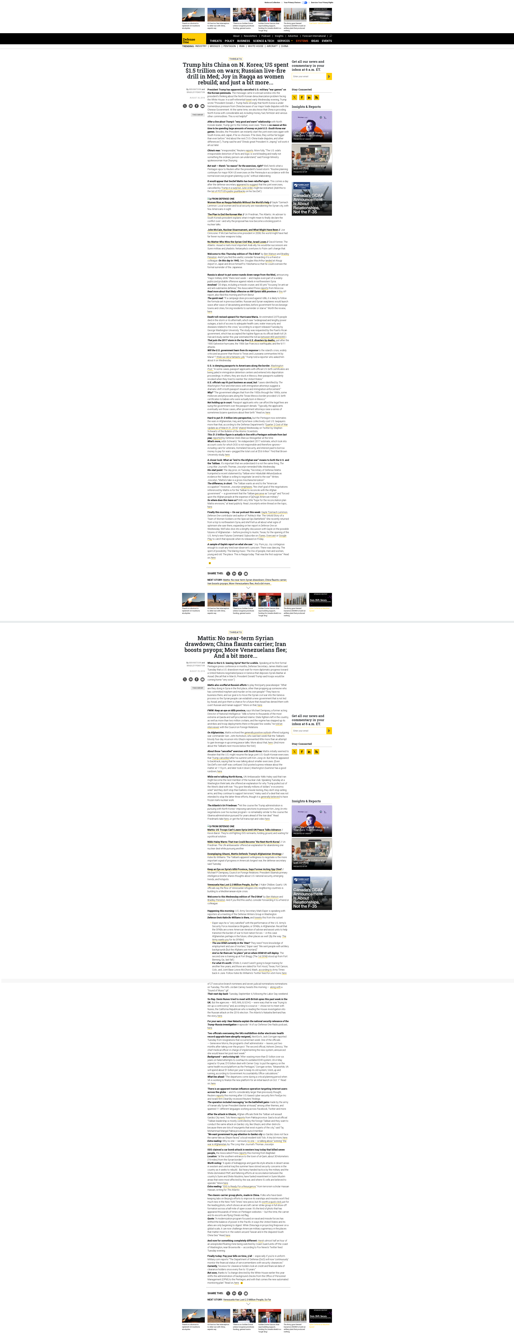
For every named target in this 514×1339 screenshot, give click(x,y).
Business (243, 41)
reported (217, 438)
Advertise (293, 36)
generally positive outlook (257, 732)
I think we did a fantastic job (230, 357)
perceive (259, 493)
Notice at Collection (272, 2)
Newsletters (250, 36)
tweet (249, 99)
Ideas (315, 41)
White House (255, 46)
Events (327, 41)
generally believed (270, 796)
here (209, 311)
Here (260, 1240)
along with (275, 987)
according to (265, 969)
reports (249, 150)
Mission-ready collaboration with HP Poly (309, 167)
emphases (246, 486)
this (281, 291)
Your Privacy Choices (292, 2)
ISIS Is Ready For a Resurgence (239, 1186)
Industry (201, 46)
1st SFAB (263, 956)
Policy (229, 41)
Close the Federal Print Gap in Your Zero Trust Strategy (310, 134)
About (236, 36)
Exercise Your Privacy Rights (322, 2)
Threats (216, 41)
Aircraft (272, 46)
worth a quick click (271, 1201)
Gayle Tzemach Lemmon (274, 512)
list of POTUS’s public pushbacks (228, 191)
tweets (258, 917)
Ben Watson (195, 89)
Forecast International (314, 36)
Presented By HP (300, 172)
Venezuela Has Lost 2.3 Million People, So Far (247, 1299)
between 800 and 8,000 (273, 337)
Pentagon (230, 46)
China (284, 46)
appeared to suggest (247, 184)
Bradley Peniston (196, 92)
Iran (242, 46)
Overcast (271, 535)
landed (268, 260)
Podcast (266, 36)
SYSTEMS (302, 41)
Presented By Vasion (302, 139)
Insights (279, 36)
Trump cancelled (220, 758)
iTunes (261, 535)
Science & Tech (263, 41)
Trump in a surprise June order (237, 187)
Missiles (215, 46)
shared (242, 427)
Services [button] (283, 41)
